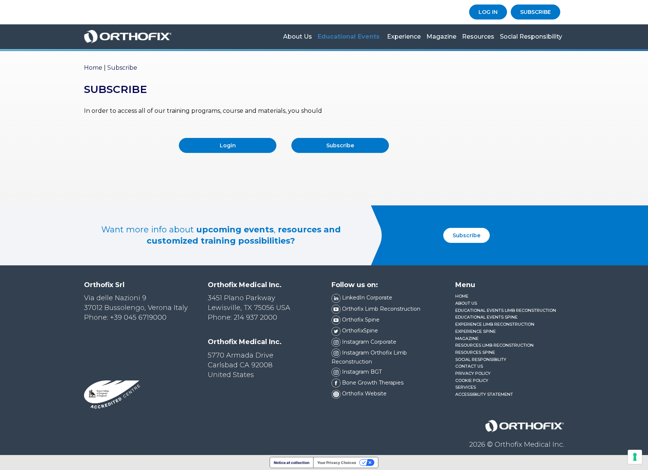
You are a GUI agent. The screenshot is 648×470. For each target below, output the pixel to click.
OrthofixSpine (359, 330)
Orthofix (138, 36)
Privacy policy (472, 373)
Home (93, 67)
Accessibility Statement (484, 394)
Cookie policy (471, 380)
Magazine (441, 36)
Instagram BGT (361, 371)
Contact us (469, 366)
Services (465, 387)
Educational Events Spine (486, 317)
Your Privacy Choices (336, 462)
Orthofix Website (363, 393)
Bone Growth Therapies (372, 382)
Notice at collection (291, 462)
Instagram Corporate (368, 341)
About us (297, 36)
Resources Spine (475, 352)
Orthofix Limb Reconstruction (380, 308)
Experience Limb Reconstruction (494, 324)
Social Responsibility (531, 36)
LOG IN (488, 12)
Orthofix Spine (360, 319)
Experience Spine (475, 331)
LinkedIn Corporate (366, 297)
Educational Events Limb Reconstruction (505, 310)
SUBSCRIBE (535, 12)
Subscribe (466, 235)
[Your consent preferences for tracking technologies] (635, 457)
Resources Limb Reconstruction (494, 345)
